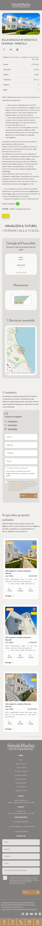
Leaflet (14, 373)
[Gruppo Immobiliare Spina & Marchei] (21, 5)
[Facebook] (23, 914)
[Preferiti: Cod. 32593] (4, 49)
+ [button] (9, 367)
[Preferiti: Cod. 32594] (34, 609)
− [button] (9, 370)
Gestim (34, 909)
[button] (21, 272)
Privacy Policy (6, 907)
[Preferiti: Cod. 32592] (34, 543)
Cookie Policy (17, 907)
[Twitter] (27, 914)
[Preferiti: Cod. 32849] (34, 676)
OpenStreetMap (24, 373)
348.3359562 (12, 429)
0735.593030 (12, 421)
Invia (23, 495)
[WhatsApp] (40, 914)
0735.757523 (12, 425)
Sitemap (31, 905)
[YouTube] (31, 914)
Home (25, 905)
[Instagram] (36, 914)
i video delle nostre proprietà (11, 909)
